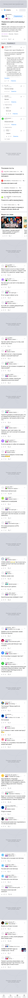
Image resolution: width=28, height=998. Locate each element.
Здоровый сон (12, 266)
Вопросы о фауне (13, 488)
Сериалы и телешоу (14, 793)
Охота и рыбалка (12, 280)
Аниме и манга (9, 18)
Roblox (9, 573)
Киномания (12, 187)
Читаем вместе (15, 180)
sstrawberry (6, 187)
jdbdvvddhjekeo (7, 180)
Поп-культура (12, 292)
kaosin (5, 204)
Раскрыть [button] (6, 78)
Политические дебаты (15, 641)
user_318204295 (7, 196)
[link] (11, 227)
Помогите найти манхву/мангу (12, 200)
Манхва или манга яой (9, 183)
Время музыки (13, 584)
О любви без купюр (16, 196)
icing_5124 (6, 171)
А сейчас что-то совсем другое (14, 629)
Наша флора (12, 923)
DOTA (10, 958)
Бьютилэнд (12, 703)
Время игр (11, 856)
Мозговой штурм (13, 523)
